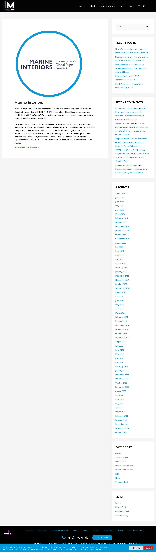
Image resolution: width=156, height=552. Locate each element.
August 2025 (120, 243)
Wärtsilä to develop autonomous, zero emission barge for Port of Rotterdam (131, 142)
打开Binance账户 (122, 150)
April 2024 (119, 309)
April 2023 (119, 358)
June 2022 (119, 399)
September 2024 (122, 288)
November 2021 (122, 428)
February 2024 (121, 317)
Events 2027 (120, 461)
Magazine (81, 6)
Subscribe (93, 6)
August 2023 (120, 341)
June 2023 (119, 350)
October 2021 (121, 432)
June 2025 (119, 251)
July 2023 (119, 346)
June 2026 (119, 201)
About (131, 6)
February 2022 (121, 416)
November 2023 (122, 329)
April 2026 (119, 210)
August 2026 (120, 193)
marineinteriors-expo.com (27, 147)
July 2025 (119, 247)
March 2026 (120, 214)
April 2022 (119, 407)
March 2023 (120, 362)
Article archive (121, 457)
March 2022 (120, 411)
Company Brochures (108, 6)
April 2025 (119, 259)
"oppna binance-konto (124, 138)
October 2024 (121, 284)
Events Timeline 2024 (124, 465)
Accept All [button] (148, 548)
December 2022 (122, 374)
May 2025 (119, 255)
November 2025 (122, 230)
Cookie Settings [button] (136, 548)
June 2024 (119, 300)
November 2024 (122, 280)
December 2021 (122, 424)
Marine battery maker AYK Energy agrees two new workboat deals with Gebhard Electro (131, 68)
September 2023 (122, 337)
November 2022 (122, 379)
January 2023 (121, 370)
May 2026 (119, 206)
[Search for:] (132, 26)
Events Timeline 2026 (124, 469)
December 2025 (122, 226)
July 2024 (119, 296)
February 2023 (121, 366)
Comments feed (122, 511)
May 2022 (119, 403)
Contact (96, 530)
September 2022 (122, 387)
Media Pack (109, 530)
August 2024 (120, 292)
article (118, 453)
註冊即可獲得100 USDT (125, 123)
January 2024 (121, 321)
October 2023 (121, 333)
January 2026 (121, 222)
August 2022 (120, 391)
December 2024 (122, 276)
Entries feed (120, 507)
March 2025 (120, 263)
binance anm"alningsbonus (127, 108)
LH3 (117, 474)
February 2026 (121, 218)
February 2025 (121, 267)
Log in (118, 503)
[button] (139, 6)
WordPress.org (121, 515)
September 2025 (122, 239)
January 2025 (121, 271)
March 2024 (120, 313)
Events (122, 6)
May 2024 (119, 304)
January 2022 (121, 420)
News (117, 478)
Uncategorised (121, 482)
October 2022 (121, 383)
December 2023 (122, 325)
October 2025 (121, 234)
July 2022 (119, 395)
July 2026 (119, 197)
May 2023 (119, 354)
